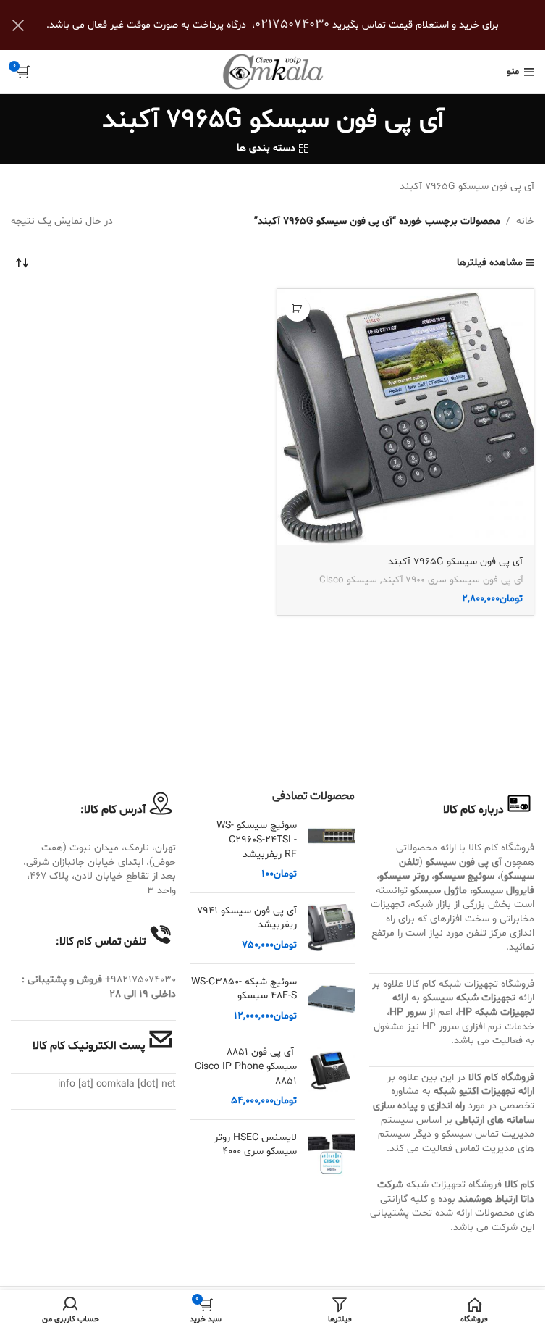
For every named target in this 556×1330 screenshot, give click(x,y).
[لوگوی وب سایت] (273, 72)
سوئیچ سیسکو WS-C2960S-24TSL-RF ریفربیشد (256, 840)
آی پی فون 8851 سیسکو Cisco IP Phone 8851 (246, 1066)
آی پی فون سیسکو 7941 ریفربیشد (247, 918)
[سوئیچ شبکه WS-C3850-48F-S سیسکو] (331, 999)
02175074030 (292, 24)
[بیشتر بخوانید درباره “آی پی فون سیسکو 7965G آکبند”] (297, 309)
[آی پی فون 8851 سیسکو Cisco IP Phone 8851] (331, 1076)
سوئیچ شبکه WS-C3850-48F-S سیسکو (244, 989)
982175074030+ (140, 980)
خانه (525, 221)
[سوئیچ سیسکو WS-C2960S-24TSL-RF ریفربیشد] (331, 850)
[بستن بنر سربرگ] (18, 25)
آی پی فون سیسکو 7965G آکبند (455, 562)
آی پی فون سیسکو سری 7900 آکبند (452, 580)
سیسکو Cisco (348, 580)
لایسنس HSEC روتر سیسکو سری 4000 (255, 1145)
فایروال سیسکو (503, 891)
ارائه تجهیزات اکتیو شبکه (484, 1091)
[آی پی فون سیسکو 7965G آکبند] (405, 417)
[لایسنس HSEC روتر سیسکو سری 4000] (331, 1154)
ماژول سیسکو (438, 891)
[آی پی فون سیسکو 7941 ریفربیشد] (331, 928)
